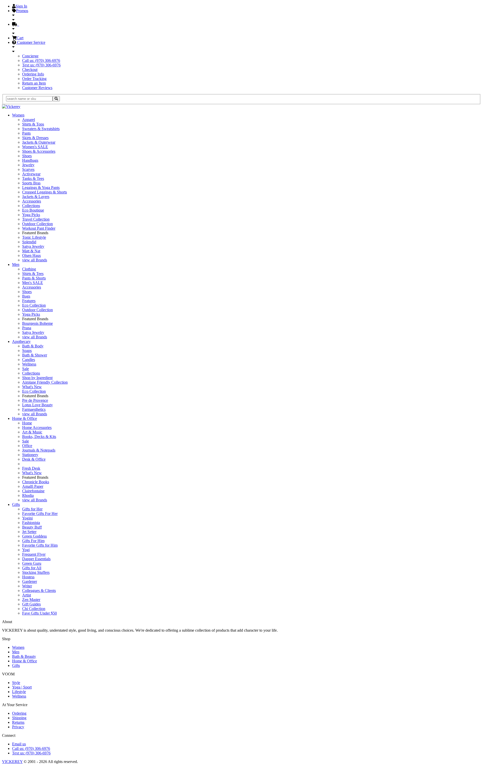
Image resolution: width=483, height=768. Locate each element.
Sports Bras (31, 183)
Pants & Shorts (34, 278)
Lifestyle (19, 692)
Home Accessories (37, 427)
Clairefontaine (33, 491)
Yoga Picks (31, 215)
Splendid (29, 242)
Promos (22, 11)
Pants (26, 133)
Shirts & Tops (33, 124)
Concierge (30, 56)
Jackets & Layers (35, 196)
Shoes (27, 156)
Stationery (30, 455)
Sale (25, 369)
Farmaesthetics (34, 409)
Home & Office (24, 418)
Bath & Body (33, 346)
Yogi (26, 550)
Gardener (29, 581)
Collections (31, 206)
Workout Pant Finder (38, 228)
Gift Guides (31, 604)
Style (16, 682)
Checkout (29, 69)
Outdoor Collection (37, 224)
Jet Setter (29, 532)
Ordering (19, 713)
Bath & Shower (34, 355)
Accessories (31, 201)
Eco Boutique (33, 210)
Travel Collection (36, 219)
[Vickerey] (11, 106)
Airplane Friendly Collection (45, 382)
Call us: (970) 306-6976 (41, 60)
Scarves (28, 169)
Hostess (28, 577)
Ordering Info (33, 74)
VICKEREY (12, 761)
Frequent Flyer (34, 554)
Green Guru (31, 563)
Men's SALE (32, 282)
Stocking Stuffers (36, 572)
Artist (26, 595)
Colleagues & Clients (39, 590)
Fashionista (31, 522)
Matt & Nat (31, 251)
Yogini (27, 518)
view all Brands (34, 260)
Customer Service (30, 42)
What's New (32, 387)
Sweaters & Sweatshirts (41, 129)
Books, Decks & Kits (39, 436)
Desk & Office (34, 459)
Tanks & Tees (33, 178)
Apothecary (21, 341)
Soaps (27, 350)
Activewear (31, 174)
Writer (27, 586)
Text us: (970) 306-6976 (41, 65)
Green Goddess (34, 536)
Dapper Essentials (36, 559)
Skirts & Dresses (35, 138)
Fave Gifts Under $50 (39, 613)
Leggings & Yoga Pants (41, 187)
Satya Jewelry (33, 246)
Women (18, 115)
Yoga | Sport (22, 687)
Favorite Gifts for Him (40, 545)
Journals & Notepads (38, 450)
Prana (26, 328)
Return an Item (34, 83)
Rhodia (28, 495)
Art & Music (32, 432)
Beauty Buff (32, 527)
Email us (19, 744)
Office (27, 445)
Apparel (28, 119)
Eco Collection (34, 305)
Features (28, 301)
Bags (26, 296)
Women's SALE (35, 147)
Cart (20, 38)
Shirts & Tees (33, 273)
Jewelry (28, 165)
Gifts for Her (32, 509)
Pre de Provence (35, 400)
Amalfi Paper (32, 486)
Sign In (21, 6)
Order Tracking (34, 78)
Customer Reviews (37, 88)
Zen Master (31, 599)
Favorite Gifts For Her (40, 513)
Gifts (16, 504)
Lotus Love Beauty (37, 405)
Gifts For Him (33, 541)
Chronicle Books (35, 482)
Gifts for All (31, 568)
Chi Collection (33, 609)
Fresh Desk (31, 468)
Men (15, 264)
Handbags (30, 160)
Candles (28, 359)
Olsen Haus (31, 255)
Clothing (29, 269)
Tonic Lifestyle (34, 237)
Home (27, 423)
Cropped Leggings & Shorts (44, 192)
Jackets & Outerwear (38, 142)
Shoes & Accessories (38, 151)
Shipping (19, 718)
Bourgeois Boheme (37, 323)
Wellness (29, 364)
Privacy (18, 727)
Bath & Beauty (24, 656)
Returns (18, 722)
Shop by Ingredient (37, 378)
